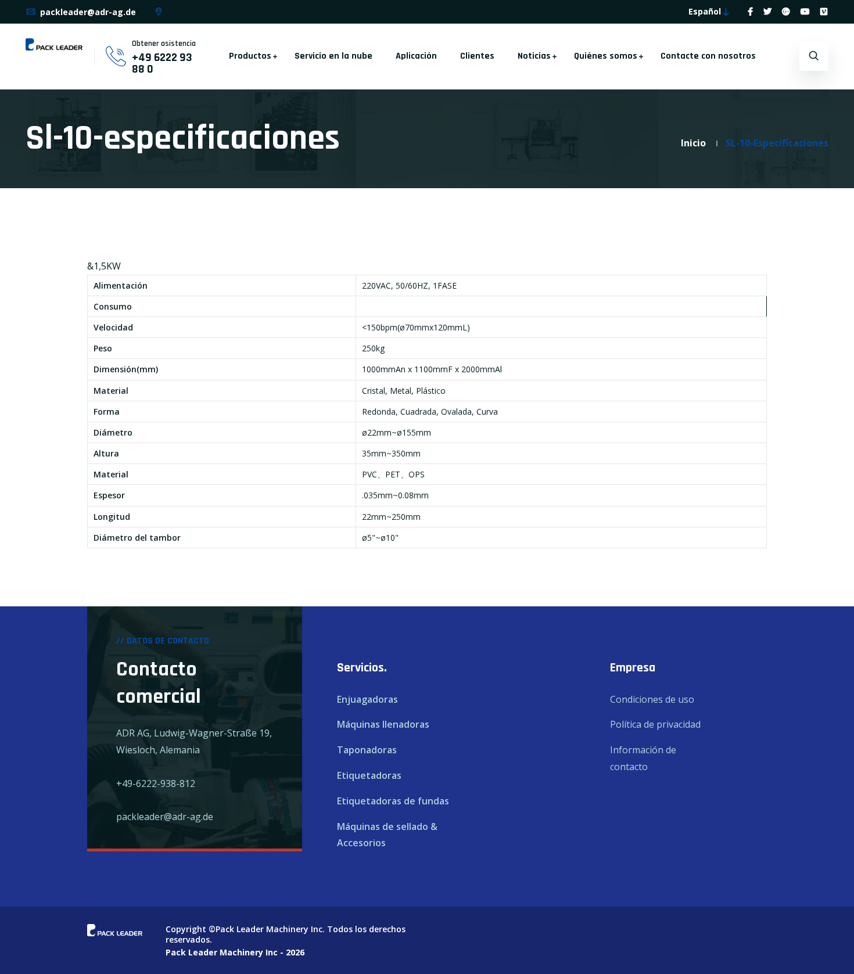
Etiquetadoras (369, 775)
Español (704, 11)
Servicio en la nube (333, 56)
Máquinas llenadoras (383, 724)
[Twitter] (767, 11)
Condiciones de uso (652, 699)
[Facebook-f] (750, 11)
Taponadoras (367, 749)
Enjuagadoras (367, 699)
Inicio (693, 142)
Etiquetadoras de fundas (393, 801)
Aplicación (416, 56)
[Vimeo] (823, 11)
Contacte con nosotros (708, 56)
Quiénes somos (605, 56)
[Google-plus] (786, 11)
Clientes (477, 56)
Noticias (534, 56)
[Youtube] (805, 11)
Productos (250, 56)
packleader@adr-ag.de (87, 11)
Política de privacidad (655, 724)
